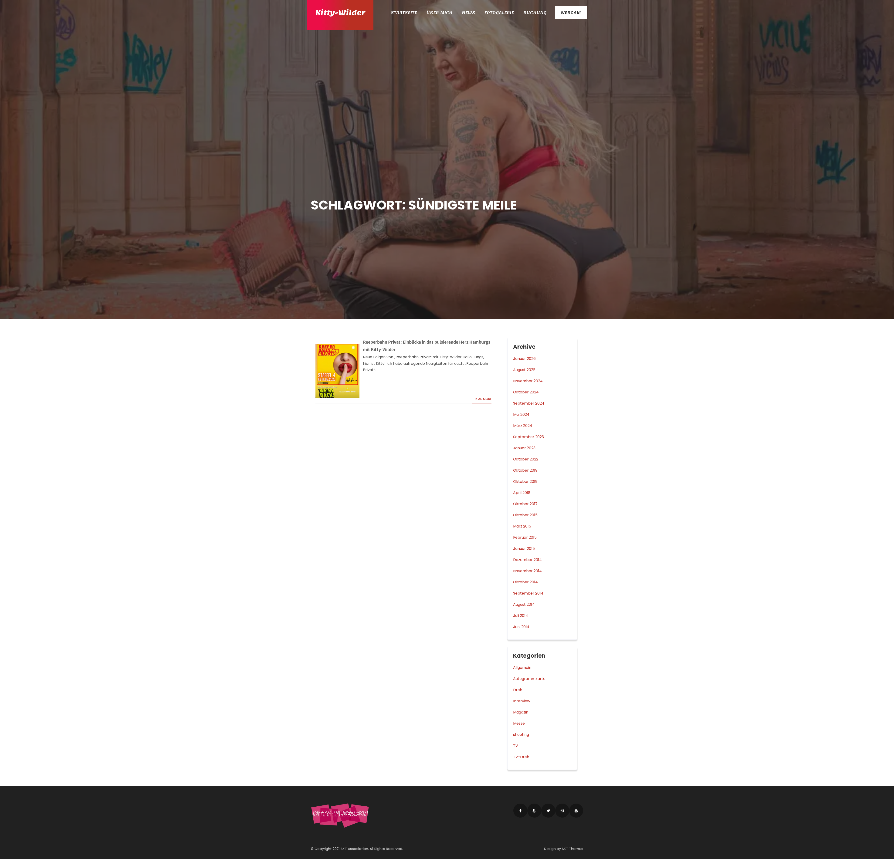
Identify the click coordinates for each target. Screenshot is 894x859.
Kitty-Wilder (340, 13)
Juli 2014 (520, 615)
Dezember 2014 (527, 559)
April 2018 (521, 492)
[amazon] (534, 811)
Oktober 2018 (525, 481)
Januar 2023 (524, 448)
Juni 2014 (521, 626)
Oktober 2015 (525, 515)
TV (515, 745)
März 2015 (522, 526)
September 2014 (528, 593)
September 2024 (528, 403)
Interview (521, 701)
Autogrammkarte (529, 678)
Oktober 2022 (525, 459)
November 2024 (528, 381)
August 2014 (524, 604)
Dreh (517, 690)
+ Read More (481, 399)
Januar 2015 (524, 548)
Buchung (535, 13)
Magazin (520, 712)
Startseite (404, 13)
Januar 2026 (524, 358)
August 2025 (524, 369)
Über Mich (440, 13)
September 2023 (528, 437)
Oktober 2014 (525, 582)
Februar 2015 (525, 537)
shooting (521, 734)
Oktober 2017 (525, 504)
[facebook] (520, 811)
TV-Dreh (521, 757)
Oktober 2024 (526, 392)
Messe (519, 723)
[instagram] (562, 811)
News (468, 13)
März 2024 (522, 425)
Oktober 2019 (525, 470)
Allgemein (522, 667)
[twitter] (548, 811)
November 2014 (527, 571)
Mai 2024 (521, 414)
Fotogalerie (499, 13)
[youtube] (576, 811)
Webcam (571, 13)
